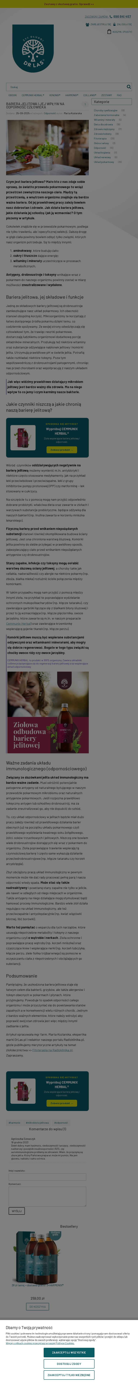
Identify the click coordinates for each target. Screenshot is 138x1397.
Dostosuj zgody (69, 1363)
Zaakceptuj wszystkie (69, 1352)
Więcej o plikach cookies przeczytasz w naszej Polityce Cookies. (40, 1343)
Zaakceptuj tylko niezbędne (69, 1375)
